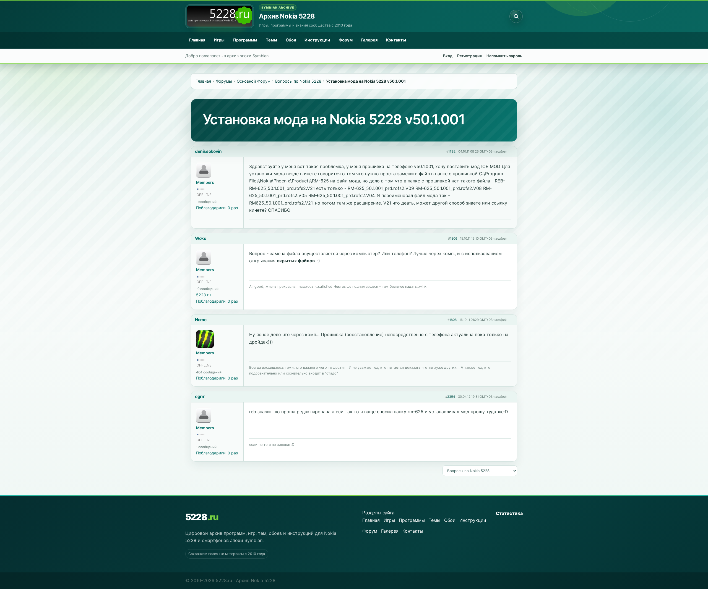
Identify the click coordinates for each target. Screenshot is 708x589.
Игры (219, 40)
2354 (451, 397)
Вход (447, 56)
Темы (271, 40)
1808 (453, 320)
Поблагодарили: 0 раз (217, 207)
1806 (453, 238)
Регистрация (469, 56)
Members (205, 182)
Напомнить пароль (504, 56)
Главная (197, 40)
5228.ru (203, 294)
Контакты (396, 40)
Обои (291, 40)
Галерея (369, 40)
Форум (346, 40)
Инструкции (317, 40)
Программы (245, 40)
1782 (451, 151)
